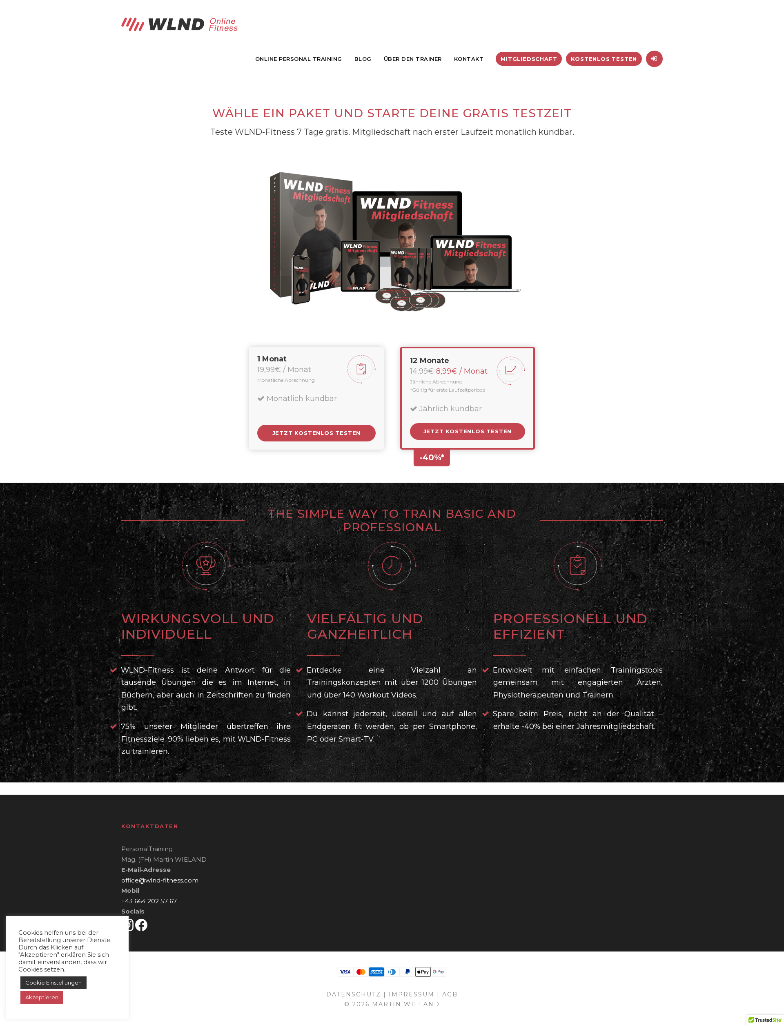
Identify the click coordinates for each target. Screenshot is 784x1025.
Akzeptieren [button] (41, 997)
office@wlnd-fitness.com (159, 880)
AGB (450, 994)
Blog (363, 59)
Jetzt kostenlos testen (316, 433)
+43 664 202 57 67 (149, 901)
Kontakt (469, 59)
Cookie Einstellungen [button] (53, 982)
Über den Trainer (413, 59)
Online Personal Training (298, 59)
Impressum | (414, 994)
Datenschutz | (356, 994)
